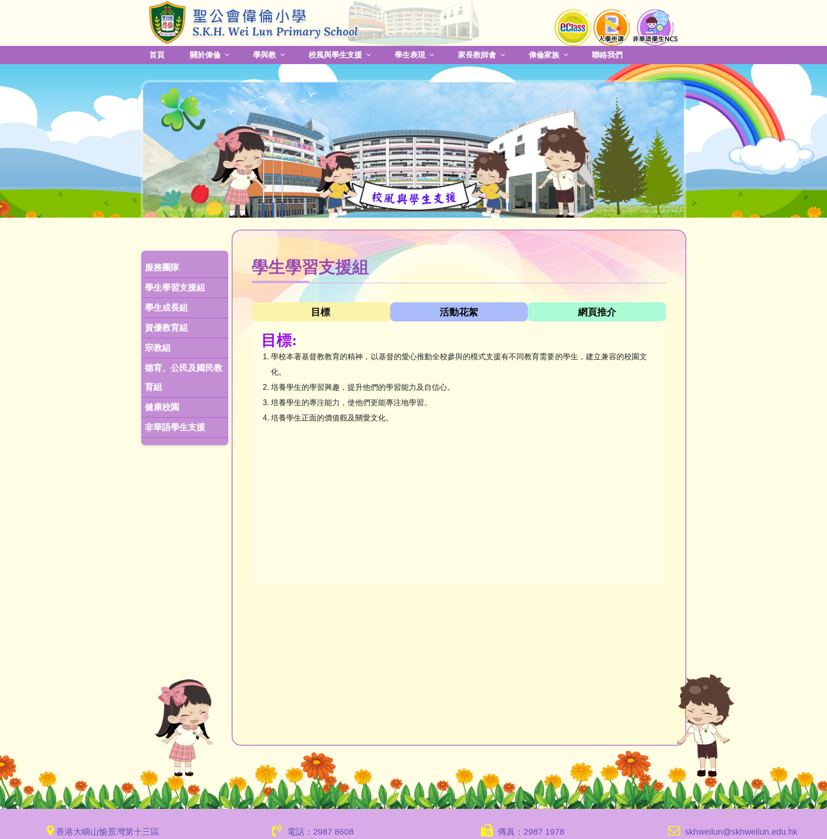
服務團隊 (162, 267)
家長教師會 (477, 55)
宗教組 (158, 348)
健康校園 (162, 407)
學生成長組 (166, 307)
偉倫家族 (544, 55)
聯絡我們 (607, 55)
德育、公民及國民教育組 (184, 377)
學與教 (264, 55)
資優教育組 (166, 327)
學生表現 (410, 55)
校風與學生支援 (335, 55)
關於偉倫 (205, 55)
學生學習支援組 (175, 287)
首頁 (157, 55)
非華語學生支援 (175, 427)
